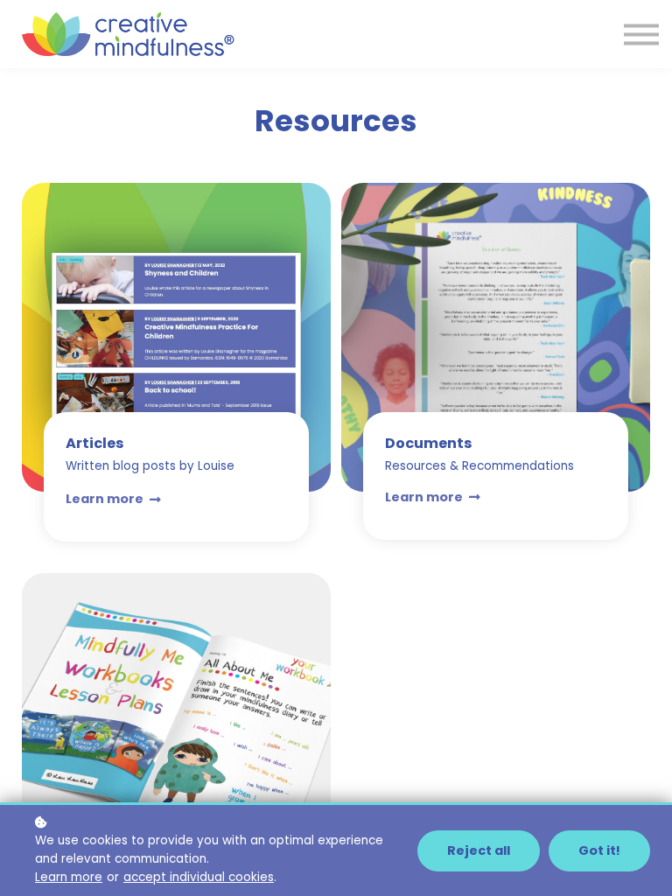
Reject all (478, 850)
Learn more (68, 877)
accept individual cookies (198, 877)
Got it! (599, 850)
